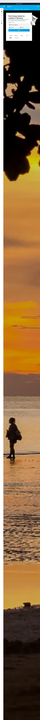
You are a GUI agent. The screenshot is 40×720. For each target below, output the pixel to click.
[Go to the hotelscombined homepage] (7, 6)
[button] (39, 4)
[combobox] (11, 22)
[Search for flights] (1, 9)
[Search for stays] (1, 11)
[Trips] (1, 20)
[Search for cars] (1, 13)
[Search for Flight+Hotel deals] (1, 15)
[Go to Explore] (1, 18)
